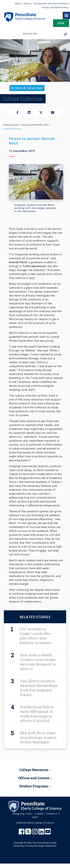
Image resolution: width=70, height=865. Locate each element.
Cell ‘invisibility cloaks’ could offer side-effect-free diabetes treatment (35, 636)
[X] (40, 113)
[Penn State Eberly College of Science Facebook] (22, 833)
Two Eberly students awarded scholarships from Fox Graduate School (38, 688)
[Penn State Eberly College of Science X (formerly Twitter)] (28, 833)
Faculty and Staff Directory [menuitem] (55, 7)
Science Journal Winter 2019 (34, 124)
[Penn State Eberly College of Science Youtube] (48, 833)
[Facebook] (17, 113)
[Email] (52, 113)
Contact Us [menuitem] (52, 813)
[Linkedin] (29, 113)
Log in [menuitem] (35, 816)
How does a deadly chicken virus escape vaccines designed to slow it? (38, 662)
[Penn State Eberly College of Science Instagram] (35, 833)
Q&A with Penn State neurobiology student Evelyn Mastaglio (38, 737)
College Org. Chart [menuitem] (21, 813)
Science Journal (10, 124)
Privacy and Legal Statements (41, 845)
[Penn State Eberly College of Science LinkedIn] (41, 833)
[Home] (22, 14)
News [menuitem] (17, 3)
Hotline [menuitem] (40, 813)
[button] (61, 24)
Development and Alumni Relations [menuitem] (51, 3)
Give (61, 23)
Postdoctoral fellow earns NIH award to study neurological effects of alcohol (37, 714)
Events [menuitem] (27, 3)
